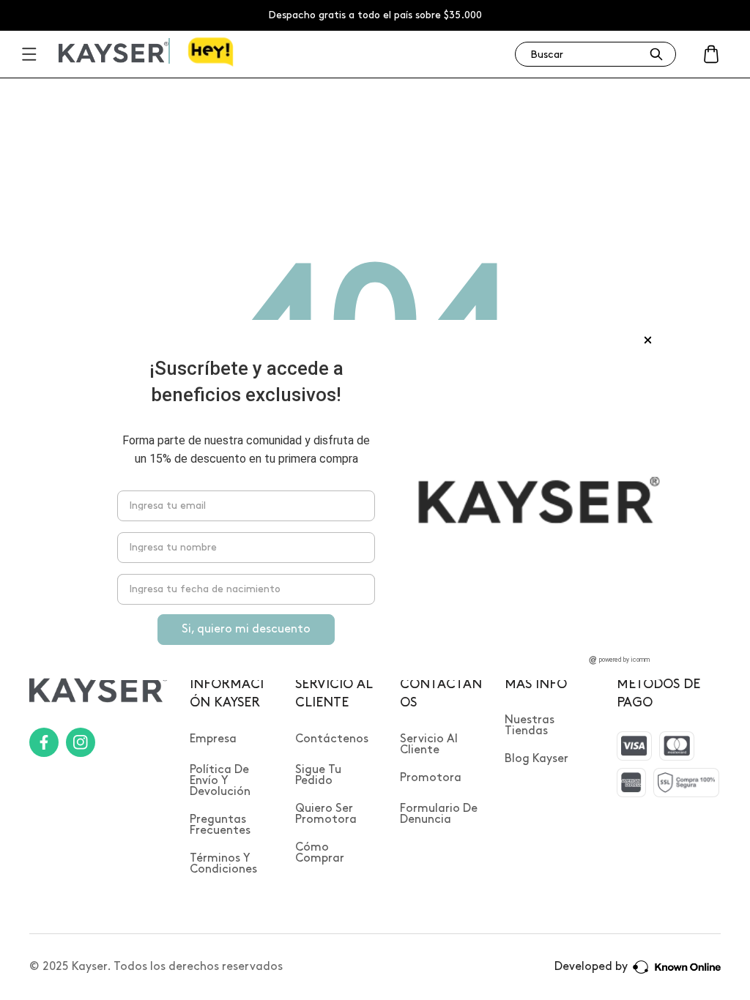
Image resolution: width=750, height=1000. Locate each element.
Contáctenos (331, 739)
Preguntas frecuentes (220, 825)
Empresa (213, 739)
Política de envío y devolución (220, 780)
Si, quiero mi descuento (246, 629)
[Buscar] (656, 54)
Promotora (430, 777)
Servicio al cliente (429, 744)
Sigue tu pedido (318, 775)
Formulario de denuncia (439, 814)
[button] (711, 54)
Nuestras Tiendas (529, 725)
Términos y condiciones (223, 864)
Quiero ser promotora (326, 814)
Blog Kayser (536, 758)
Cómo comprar (319, 853)
